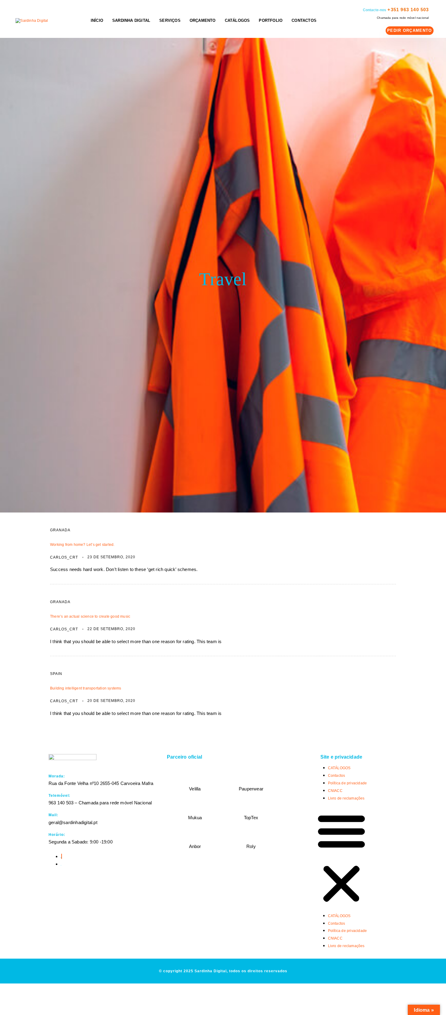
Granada (60, 530)
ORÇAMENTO (203, 20)
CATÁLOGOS (237, 20)
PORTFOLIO (270, 20)
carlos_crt (64, 557)
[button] (341, 858)
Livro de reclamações (346, 798)
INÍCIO (97, 20)
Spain (56, 674)
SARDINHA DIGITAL (131, 20)
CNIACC (335, 791)
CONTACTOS (304, 20)
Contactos (336, 775)
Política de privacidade (347, 783)
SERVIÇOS (170, 20)
